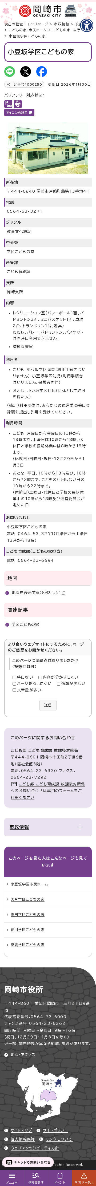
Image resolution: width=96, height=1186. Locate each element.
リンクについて (59, 1139)
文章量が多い (29, 690)
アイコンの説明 (17, 112)
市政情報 (61, 24)
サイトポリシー (55, 1130)
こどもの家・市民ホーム (27, 30)
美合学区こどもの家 (28, 899)
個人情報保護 (23, 1139)
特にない (25, 677)
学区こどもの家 (25, 624)
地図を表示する (36, 593)
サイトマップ (21, 1130)
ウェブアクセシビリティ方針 (35, 1148)
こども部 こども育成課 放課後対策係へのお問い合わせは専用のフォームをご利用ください (48, 790)
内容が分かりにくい (60, 677)
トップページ (38, 24)
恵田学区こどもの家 (28, 914)
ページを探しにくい (34, 684)
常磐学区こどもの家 (28, 945)
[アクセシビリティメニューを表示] (86, 25)
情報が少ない (73, 684)
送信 (48, 705)
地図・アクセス (23, 1055)
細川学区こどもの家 (28, 930)
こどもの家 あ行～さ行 (72, 30)
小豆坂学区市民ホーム (29, 884)
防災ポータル (84, 1182)
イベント (60, 1182)
